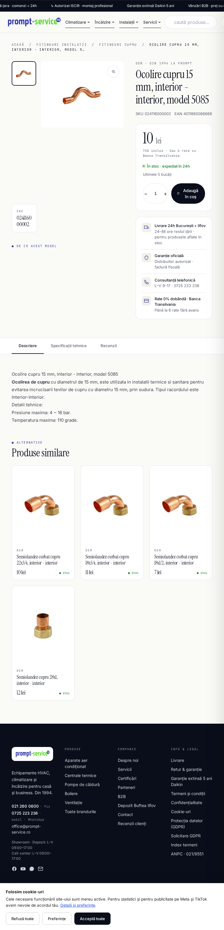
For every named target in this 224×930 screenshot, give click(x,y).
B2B (122, 796)
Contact (125, 814)
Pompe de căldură (82, 784)
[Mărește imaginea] (113, 72)
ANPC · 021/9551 (187, 853)
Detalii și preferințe (77, 905)
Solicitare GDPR (186, 835)
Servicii (125, 769)
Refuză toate (22, 918)
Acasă (18, 45)
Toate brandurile (80, 811)
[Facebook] (14, 868)
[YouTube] (23, 868)
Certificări (127, 778)
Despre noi (128, 760)
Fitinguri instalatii (61, 45)
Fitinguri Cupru (118, 45)
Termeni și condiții (188, 793)
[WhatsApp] (31, 868)
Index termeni (184, 844)
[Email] (40, 868)
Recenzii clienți (132, 823)
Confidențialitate (186, 802)
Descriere (28, 345)
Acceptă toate (92, 918)
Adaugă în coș (190, 193)
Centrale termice (80, 775)
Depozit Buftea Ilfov (137, 805)
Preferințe (57, 918)
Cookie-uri (180, 811)
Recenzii (109, 345)
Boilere (71, 793)
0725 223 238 (25, 813)
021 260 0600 (25, 806)
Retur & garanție (186, 769)
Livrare (177, 760)
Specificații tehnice (69, 345)
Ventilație (73, 802)
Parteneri (126, 787)
